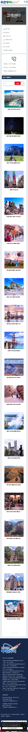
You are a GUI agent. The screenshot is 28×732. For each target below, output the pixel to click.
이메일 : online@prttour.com (9, 71)
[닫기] (25, 723)
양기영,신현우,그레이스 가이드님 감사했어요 (15, 216)
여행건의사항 (8, 39)
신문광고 (7, 43)
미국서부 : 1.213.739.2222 (9, 67)
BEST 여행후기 (9, 50)
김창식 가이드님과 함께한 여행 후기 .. (14, 431)
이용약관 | (22, 714)
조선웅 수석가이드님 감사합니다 (14, 350)
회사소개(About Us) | (5, 714)
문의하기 (7, 32)
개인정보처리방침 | (15, 714)
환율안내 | (8, 716)
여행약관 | (3, 716)
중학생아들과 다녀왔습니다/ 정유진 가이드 (15, 592)
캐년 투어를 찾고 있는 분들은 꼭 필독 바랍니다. (16, 538)
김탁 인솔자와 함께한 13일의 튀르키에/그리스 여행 (16, 270)
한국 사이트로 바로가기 (12, 728)
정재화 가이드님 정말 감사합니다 (14, 565)
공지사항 (7, 29)
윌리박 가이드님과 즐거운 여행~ (14, 458)
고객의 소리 (8, 36)
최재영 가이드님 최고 (14, 189)
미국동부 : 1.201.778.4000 (9, 64)
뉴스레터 (7, 46)
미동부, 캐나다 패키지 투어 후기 (14, 109)
